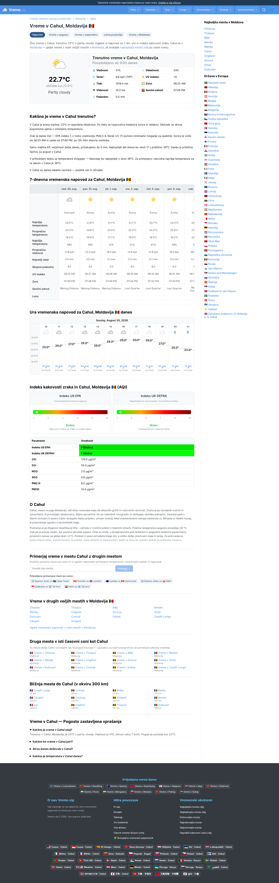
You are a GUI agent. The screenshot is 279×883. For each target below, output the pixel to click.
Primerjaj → (124, 568)
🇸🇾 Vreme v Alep (193, 786)
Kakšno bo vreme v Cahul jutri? (53, 741)
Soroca (117, 612)
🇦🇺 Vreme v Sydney (117, 786)
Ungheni (76, 612)
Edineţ (116, 616)
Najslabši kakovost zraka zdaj (196, 832)
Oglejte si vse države (169, 2)
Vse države (120, 827)
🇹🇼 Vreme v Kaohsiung (143, 786)
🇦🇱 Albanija (211, 87)
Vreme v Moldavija (139, 34)
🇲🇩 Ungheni (78, 706)
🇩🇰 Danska (210, 128)
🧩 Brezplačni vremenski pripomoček (133, 838)
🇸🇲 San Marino (213, 268)
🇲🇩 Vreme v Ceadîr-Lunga (170, 669)
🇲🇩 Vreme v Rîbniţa (41, 661)
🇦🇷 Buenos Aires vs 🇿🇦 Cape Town (50, 581)
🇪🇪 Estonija (211, 132)
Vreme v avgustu (58, 34)
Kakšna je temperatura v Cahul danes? (58, 756)
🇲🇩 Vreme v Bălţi (123, 654)
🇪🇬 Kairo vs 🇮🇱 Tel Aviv (77, 586)
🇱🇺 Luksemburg (214, 205)
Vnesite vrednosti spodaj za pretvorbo (50, 18)
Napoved (37, 34)
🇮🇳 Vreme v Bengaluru (114, 791)
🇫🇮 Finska (210, 141)
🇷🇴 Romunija (212, 259)
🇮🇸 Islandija (211, 173)
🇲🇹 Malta (209, 218)
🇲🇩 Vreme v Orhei (165, 661)
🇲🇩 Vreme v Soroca (124, 661)
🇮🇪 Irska (209, 168)
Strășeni (76, 621)
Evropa (184, 10)
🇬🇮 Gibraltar (211, 150)
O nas (117, 807)
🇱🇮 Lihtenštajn (213, 196)
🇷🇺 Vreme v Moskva (141, 791)
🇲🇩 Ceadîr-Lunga (40, 692)
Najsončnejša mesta (191, 827)
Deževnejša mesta (190, 817)
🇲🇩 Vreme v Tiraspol (83, 654)
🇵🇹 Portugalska (213, 250)
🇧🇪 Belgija (210, 100)
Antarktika (152, 10)
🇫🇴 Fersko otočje (214, 137)
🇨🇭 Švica (209, 300)
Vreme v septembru (86, 34)
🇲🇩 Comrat (77, 692)
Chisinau (35, 607)
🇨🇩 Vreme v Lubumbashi (62, 786)
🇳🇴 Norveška (212, 236)
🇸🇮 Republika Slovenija (218, 254)
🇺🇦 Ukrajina (211, 304)
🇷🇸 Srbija (209, 286)
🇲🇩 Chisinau (78, 699)
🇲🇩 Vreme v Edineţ (124, 669)
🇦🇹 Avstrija (210, 96)
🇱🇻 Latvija (210, 191)
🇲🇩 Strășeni (120, 699)
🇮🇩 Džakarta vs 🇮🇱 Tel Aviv (45, 586)
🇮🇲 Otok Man (212, 241)
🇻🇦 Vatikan (210, 309)
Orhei (157, 612)
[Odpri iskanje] (264, 9)
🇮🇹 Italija (209, 177)
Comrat (75, 616)
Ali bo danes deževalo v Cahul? (53, 749)
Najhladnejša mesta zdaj (193, 812)
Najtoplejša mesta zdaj (192, 807)
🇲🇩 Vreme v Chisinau (42, 654)
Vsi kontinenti (121, 822)
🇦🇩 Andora (210, 91)
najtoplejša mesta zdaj (134, 47)
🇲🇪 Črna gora (212, 123)
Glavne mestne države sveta (129, 832)
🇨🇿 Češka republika (216, 119)
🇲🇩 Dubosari (161, 706)
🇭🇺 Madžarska (213, 209)
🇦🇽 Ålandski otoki (215, 82)
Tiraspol (76, 607)
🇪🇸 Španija (210, 282)
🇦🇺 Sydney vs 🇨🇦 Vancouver (121, 581)
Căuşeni (34, 621)
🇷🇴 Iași (34, 706)
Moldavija (80, 18)
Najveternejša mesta (191, 822)
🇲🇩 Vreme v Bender (166, 654)
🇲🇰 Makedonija (213, 214)
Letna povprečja (113, 34)
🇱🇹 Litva (209, 200)
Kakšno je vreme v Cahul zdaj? (52, 729)
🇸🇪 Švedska (211, 295)
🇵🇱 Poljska (210, 245)
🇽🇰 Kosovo (210, 186)
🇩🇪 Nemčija (211, 227)
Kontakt (118, 812)
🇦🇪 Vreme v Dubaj (189, 791)
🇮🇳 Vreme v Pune (90, 791)
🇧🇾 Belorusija (212, 105)
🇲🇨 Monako (211, 223)
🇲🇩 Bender (160, 699)
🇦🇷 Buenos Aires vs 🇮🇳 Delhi (156, 581)
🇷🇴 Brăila (118, 692)
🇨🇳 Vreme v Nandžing (91, 786)
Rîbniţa (34, 612)
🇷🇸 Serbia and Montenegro (220, 273)
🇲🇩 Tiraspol (120, 706)
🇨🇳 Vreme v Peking (165, 791)
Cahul (208, 51)
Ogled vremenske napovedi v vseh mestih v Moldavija (63, 627)
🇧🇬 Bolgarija (211, 109)
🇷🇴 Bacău (160, 692)
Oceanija (225, 10)
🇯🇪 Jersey (210, 182)
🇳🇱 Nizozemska (213, 232)
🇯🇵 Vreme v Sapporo (170, 786)
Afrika (134, 10)
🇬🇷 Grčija (209, 155)
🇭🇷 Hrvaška (211, 164)
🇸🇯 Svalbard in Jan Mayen (220, 291)
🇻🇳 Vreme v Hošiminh (218, 786)
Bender (158, 607)
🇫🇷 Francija (211, 146)
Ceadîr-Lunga (162, 616)
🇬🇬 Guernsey (212, 159)
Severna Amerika (247, 10)
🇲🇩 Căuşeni (36, 699)
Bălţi (115, 607)
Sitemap (118, 817)
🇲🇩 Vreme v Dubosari (43, 669)
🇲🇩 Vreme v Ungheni (83, 661)
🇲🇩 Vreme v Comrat (83, 669)
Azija (169, 10)
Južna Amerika (204, 10)
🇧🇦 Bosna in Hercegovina (219, 114)
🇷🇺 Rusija (210, 263)
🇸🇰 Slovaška (211, 277)
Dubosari (35, 616)
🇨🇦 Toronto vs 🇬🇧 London (87, 581)
